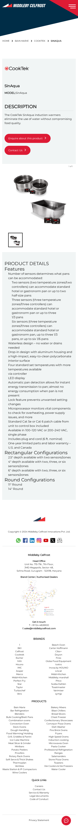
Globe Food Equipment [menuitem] (58, 661)
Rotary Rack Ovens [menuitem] (19, 756)
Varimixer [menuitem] (59, 690)
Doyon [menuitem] (58, 654)
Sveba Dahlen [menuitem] (58, 684)
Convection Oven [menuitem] (19, 723)
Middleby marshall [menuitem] (59, 677)
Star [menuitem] (19, 684)
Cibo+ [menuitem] (58, 651)
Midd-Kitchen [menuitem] (58, 674)
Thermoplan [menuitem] (19, 762)
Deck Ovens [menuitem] (19, 727)
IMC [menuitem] (19, 667)
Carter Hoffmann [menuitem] (58, 648)
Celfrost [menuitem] (19, 651)
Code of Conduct (39, 799)
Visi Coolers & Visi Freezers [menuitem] (58, 766)
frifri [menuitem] (19, 661)
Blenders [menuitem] (19, 713)
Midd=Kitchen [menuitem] (19, 677)
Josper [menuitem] (19, 671)
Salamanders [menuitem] (59, 756)
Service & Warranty (39, 792)
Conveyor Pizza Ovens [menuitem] (58, 723)
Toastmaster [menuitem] (58, 687)
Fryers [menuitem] (58, 733)
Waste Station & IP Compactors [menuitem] (19, 769)
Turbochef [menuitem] (19, 690)
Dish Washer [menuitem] (58, 727)
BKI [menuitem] (20, 648)
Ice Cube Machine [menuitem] (19, 740)
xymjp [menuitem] (58, 693)
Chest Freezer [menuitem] (58, 717)
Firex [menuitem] (58, 658)
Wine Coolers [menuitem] (19, 772)
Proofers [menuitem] (19, 753)
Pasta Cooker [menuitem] (58, 746)
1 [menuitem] (19, 644)
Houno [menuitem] (19, 664)
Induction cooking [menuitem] (58, 740)
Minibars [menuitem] (19, 746)
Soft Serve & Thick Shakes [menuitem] (19, 759)
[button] (15, 240)
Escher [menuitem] (19, 658)
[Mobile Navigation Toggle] (72, 6)
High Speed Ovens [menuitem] (59, 736)
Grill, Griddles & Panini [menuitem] (19, 736)
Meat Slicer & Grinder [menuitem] (19, 743)
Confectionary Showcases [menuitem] (58, 720)
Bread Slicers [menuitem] (58, 713)
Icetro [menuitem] (58, 664)
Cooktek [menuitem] (19, 654)
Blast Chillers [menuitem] (58, 710)
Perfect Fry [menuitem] (19, 680)
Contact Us (39, 789)
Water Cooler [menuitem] (58, 769)
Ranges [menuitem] (58, 753)
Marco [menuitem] (19, 674)
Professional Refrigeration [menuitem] (58, 749)
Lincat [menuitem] (58, 671)
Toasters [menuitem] (58, 762)
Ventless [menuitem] (19, 766)
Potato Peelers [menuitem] (19, 749)
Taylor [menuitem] (19, 687)
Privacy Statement (39, 820)
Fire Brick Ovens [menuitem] (58, 730)
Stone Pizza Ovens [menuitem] (59, 759)
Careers (39, 786)
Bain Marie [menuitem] (19, 707)
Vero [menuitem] (19, 693)
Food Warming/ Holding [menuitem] (19, 733)
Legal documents (39, 796)
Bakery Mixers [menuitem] (58, 707)
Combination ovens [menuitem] (19, 720)
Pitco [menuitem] (58, 680)
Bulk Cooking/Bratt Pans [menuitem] (19, 717)
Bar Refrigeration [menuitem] (19, 710)
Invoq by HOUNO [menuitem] (58, 667)
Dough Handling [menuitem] (20, 730)
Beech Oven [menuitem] (58, 644)
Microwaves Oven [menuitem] (58, 743)
